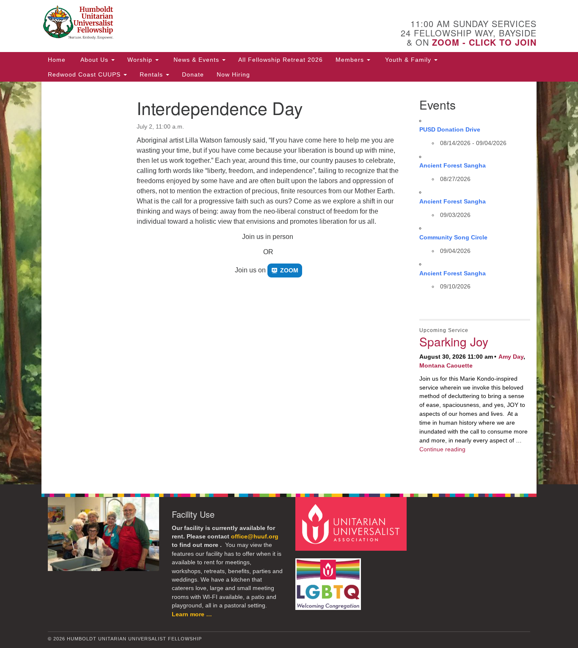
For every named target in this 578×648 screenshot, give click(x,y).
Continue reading (442, 449)
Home (57, 59)
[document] (289, 283)
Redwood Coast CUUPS (85, 74)
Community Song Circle (453, 237)
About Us (94, 59)
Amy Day (510, 356)
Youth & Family (408, 59)
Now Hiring (233, 74)
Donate (193, 74)
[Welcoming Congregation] (329, 580)
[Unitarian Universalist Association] (352, 523)
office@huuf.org (254, 536)
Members (351, 59)
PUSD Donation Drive (449, 129)
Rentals (152, 74)
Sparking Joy (453, 341)
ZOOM (289, 270)
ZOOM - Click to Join (484, 42)
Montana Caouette (446, 365)
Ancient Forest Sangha (452, 165)
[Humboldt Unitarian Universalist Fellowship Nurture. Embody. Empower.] (185, 23)
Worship (140, 59)
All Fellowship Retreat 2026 (280, 59)
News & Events (196, 59)
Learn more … (192, 614)
